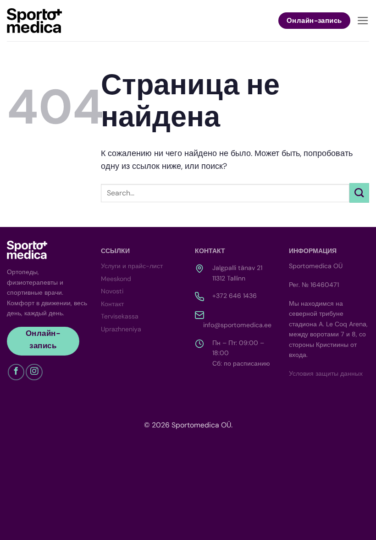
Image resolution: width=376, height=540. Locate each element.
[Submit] (359, 193)
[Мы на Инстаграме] (34, 372)
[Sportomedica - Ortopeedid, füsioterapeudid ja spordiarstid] (34, 20)
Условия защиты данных (326, 373)
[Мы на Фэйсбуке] (16, 372)
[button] (363, 20)
